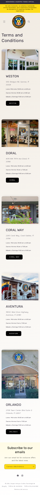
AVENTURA (13, 333)
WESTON (12, 103)
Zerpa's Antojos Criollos (18, 483)
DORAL (12, 180)
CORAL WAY (14, 257)
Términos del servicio (21, 489)
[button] (4, 21)
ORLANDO (13, 432)
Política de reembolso (15, 486)
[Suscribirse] (33, 466)
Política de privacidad (31, 486)
